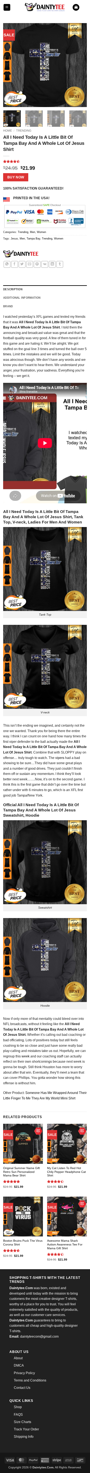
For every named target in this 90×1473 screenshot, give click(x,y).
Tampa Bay (33, 238)
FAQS (18, 1414)
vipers (59, 758)
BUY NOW (15, 177)
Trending (23, 130)
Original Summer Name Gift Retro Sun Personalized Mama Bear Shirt (21, 1172)
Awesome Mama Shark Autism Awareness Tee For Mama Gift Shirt (64, 1244)
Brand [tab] (8, 306)
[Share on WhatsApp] (7, 264)
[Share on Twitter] (22, 264)
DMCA (19, 1365)
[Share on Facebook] (14, 264)
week (26, 1056)
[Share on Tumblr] (59, 264)
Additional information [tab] (22, 297)
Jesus (14, 238)
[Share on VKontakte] (44, 264)
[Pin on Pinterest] (37, 264)
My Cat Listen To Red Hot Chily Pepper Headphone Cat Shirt (66, 1172)
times (7, 354)
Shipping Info (23, 1436)
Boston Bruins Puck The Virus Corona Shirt (22, 1242)
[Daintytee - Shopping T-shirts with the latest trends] (45, 7)
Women (41, 232)
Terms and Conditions (30, 1380)
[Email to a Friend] (29, 264)
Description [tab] (12, 289)
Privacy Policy (24, 1373)
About (18, 1358)
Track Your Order (26, 1429)
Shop (18, 1407)
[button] (7, 7)
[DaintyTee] (20, 254)
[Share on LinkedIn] (52, 264)
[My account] (85, 7)
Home (7, 130)
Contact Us (22, 1387)
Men (32, 232)
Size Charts (22, 1422)
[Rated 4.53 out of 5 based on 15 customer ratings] (45, 161)
